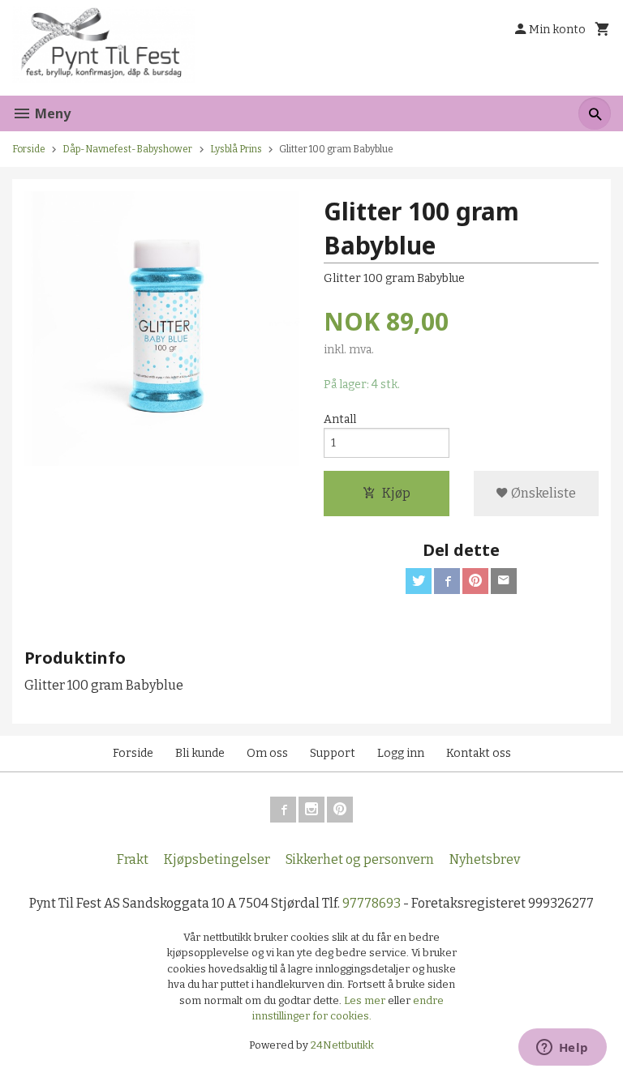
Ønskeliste (542, 493)
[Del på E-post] (504, 581)
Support (332, 753)
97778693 (371, 903)
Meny (51, 113)
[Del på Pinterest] (475, 581)
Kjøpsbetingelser (217, 859)
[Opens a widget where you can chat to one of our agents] (562, 1048)
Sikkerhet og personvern (360, 859)
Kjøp (396, 493)
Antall (340, 419)
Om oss (267, 753)
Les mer (366, 1000)
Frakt (132, 859)
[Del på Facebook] (447, 581)
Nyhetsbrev (484, 859)
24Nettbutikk (342, 1045)
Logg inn (400, 753)
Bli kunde (200, 753)
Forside (28, 149)
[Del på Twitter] (419, 581)
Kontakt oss (478, 753)
